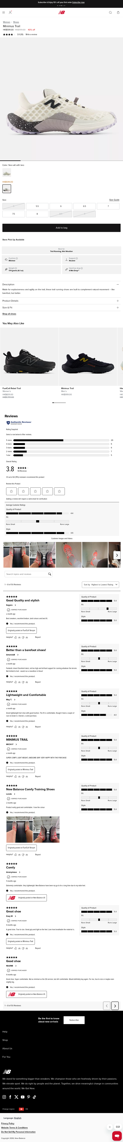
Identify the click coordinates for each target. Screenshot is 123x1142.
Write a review (31, 34)
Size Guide (114, 200)
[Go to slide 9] (65, 403)
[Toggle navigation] (3, 12)
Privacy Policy (7, 1123)
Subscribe (74, 1020)
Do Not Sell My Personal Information (18, 1132)
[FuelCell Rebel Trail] (29, 357)
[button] (10, 12)
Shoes (16, 22)
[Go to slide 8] (63, 403)
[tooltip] (17, 258)
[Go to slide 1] (58, 6)
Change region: (8, 1109)
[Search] (110, 12)
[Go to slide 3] (61, 6)
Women (6, 22)
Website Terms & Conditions (14, 1127)
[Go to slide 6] (60, 403)
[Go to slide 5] (65, 6)
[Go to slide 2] (60, 6)
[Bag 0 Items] (118, 12)
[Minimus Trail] (61, 98)
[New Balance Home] (61, 12)
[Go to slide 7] (62, 403)
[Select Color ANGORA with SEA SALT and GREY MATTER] (6, 173)
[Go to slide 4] (63, 6)
